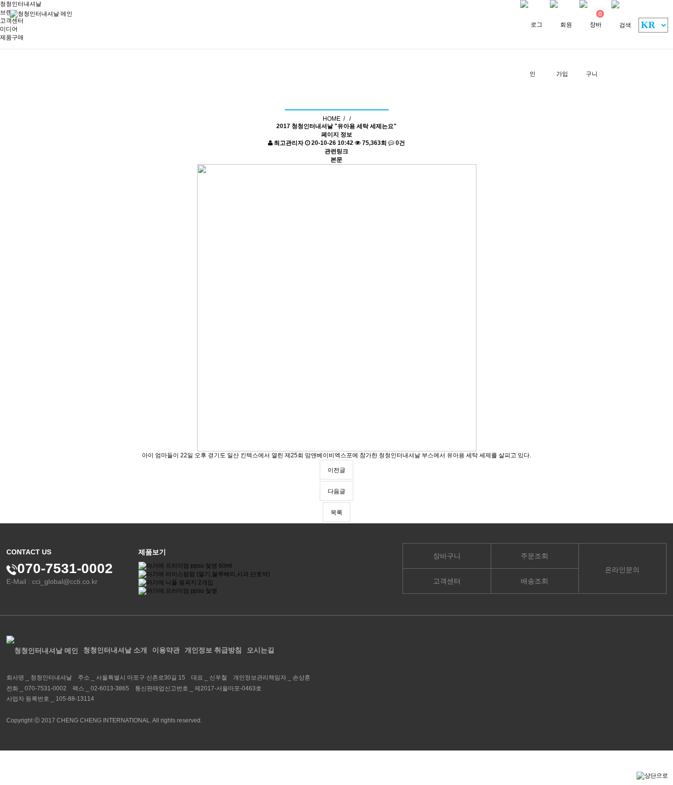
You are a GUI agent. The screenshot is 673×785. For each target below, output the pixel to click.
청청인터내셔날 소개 (115, 650)
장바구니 (447, 556)
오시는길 (260, 650)
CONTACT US (28, 552)
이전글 (336, 470)
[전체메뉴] (503, 28)
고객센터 (447, 581)
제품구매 (12, 37)
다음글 (336, 491)
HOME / (334, 118)
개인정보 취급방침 (213, 650)
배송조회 (534, 581)
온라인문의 (622, 570)
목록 (336, 512)
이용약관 (166, 650)
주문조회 (534, 556)
